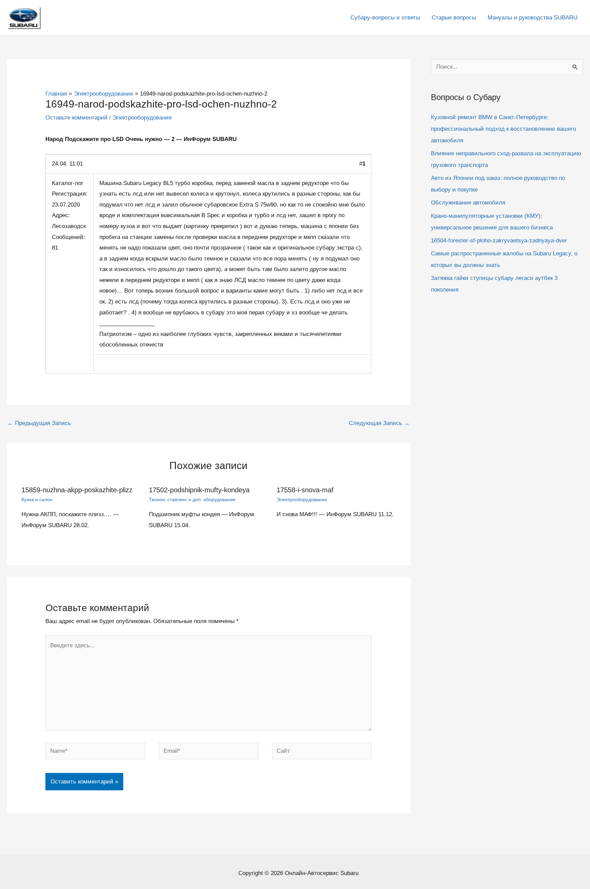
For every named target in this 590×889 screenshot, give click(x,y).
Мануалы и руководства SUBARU (532, 17)
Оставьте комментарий (76, 117)
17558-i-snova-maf (305, 490)
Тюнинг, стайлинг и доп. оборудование (192, 499)
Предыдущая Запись (39, 423)
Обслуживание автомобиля (468, 202)
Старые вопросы (454, 17)
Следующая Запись (379, 423)
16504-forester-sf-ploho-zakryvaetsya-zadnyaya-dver (499, 240)
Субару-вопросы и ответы (385, 17)
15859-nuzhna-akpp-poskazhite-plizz (77, 490)
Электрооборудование (142, 117)
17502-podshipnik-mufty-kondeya (199, 490)
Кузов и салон (37, 499)
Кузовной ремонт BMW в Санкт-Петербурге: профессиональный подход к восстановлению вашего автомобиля (503, 128)
